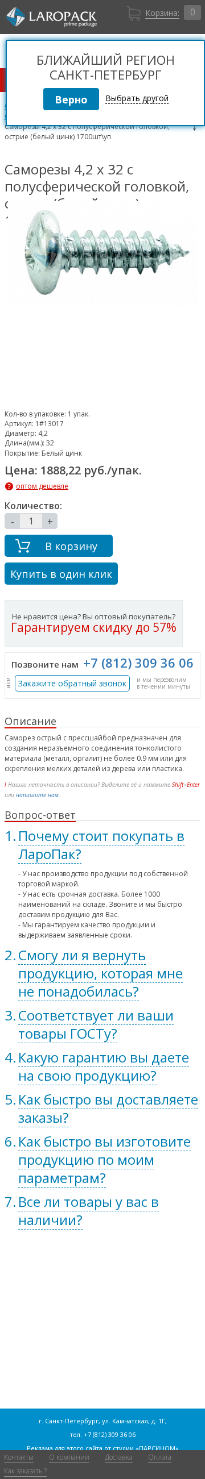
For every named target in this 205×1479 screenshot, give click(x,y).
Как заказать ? (25, 1471)
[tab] (102, 845)
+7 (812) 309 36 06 (138, 662)
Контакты (19, 1457)
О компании (69, 1457)
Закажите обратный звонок (72, 683)
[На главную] (51, 17)
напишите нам (37, 795)
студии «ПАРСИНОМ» (146, 1448)
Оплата (159, 1457)
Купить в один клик (61, 574)
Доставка (119, 1457)
